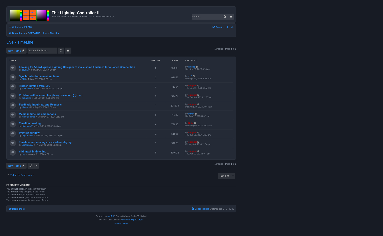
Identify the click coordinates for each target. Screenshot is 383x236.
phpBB (111, 216)
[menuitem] (28, 27)
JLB (24, 79)
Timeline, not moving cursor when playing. (45, 142)
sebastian (26, 98)
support (192, 85)
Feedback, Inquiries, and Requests (40, 104)
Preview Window (29, 132)
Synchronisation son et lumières (39, 76)
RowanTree (27, 88)
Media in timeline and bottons (37, 114)
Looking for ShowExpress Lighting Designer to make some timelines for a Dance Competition (77, 67)
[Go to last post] (197, 67)
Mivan (25, 107)
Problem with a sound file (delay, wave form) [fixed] (50, 95)
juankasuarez (28, 117)
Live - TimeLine (19, 42)
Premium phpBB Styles (132, 220)
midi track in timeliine (32, 151)
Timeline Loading (30, 123)
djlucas (25, 70)
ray (23, 154)
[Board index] (30, 14)
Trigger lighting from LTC (34, 85)
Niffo (190, 123)
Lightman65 (27, 126)
